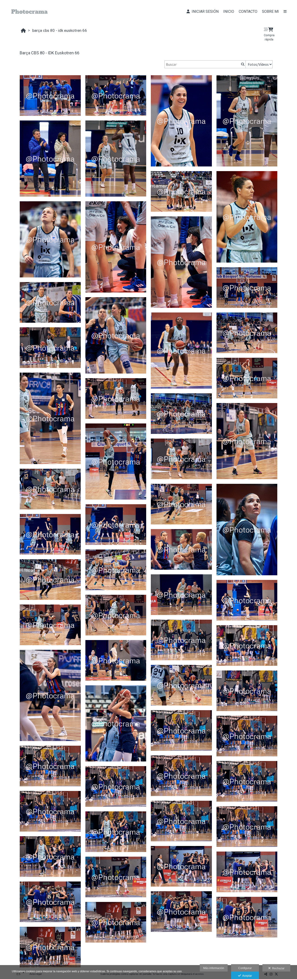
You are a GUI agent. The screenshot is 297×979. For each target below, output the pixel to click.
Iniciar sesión (204, 11)
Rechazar (277, 968)
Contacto (248, 11)
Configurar (245, 968)
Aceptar (246, 975)
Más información (213, 968)
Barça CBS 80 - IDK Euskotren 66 (59, 30)
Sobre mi (270, 11)
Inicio (228, 11)
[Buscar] (242, 64)
